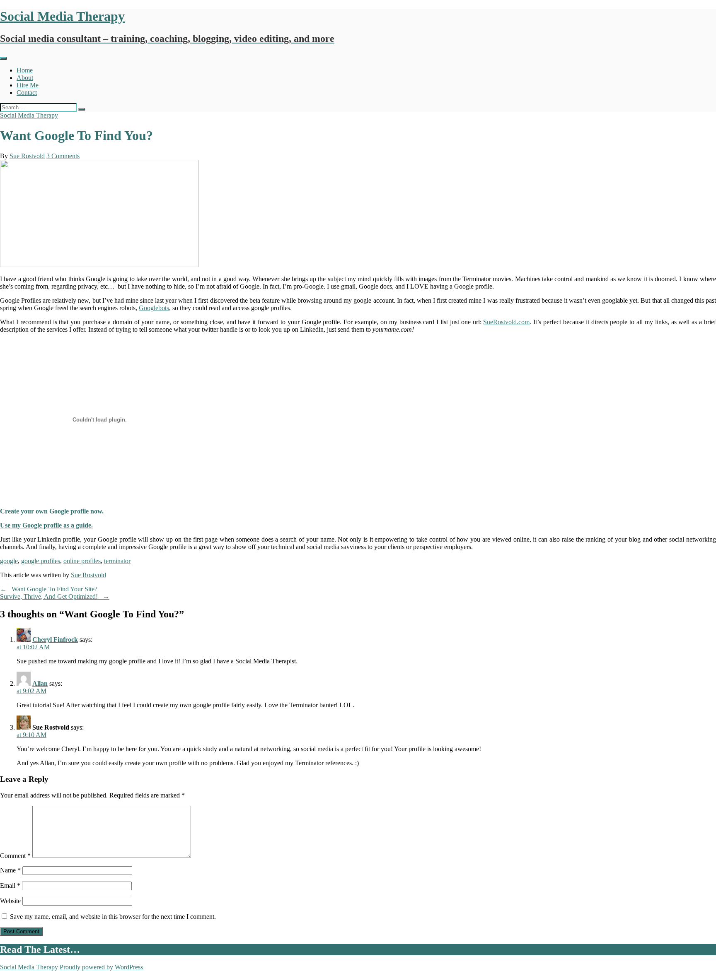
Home (25, 70)
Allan (40, 683)
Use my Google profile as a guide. (46, 525)
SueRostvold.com (506, 321)
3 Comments (63, 155)
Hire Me (28, 85)
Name (10, 870)
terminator (117, 560)
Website (10, 900)
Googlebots (154, 307)
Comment (15, 855)
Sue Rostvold (27, 155)
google (9, 560)
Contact (27, 92)
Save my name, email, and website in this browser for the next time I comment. (113, 916)
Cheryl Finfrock (55, 639)
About (25, 77)
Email (10, 885)
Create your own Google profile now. (52, 511)
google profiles (40, 560)
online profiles (82, 560)
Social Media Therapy (29, 115)
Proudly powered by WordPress (101, 967)
